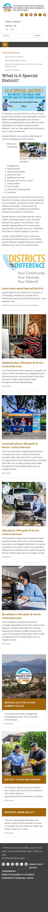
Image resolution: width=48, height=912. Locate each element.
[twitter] (40, 15)
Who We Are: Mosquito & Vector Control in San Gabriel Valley (24, 65)
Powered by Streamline (13, 878)
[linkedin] (35, 15)
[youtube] (44, 15)
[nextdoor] (21, 15)
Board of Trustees (12, 70)
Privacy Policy (36, 864)
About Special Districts (14, 57)
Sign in (30, 878)
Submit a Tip (10, 26)
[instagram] (30, 15)
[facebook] (26, 15)
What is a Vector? (13, 22)
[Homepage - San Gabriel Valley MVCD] (24, 7)
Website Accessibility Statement (18, 875)
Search (37, 35)
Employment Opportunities (15, 60)
